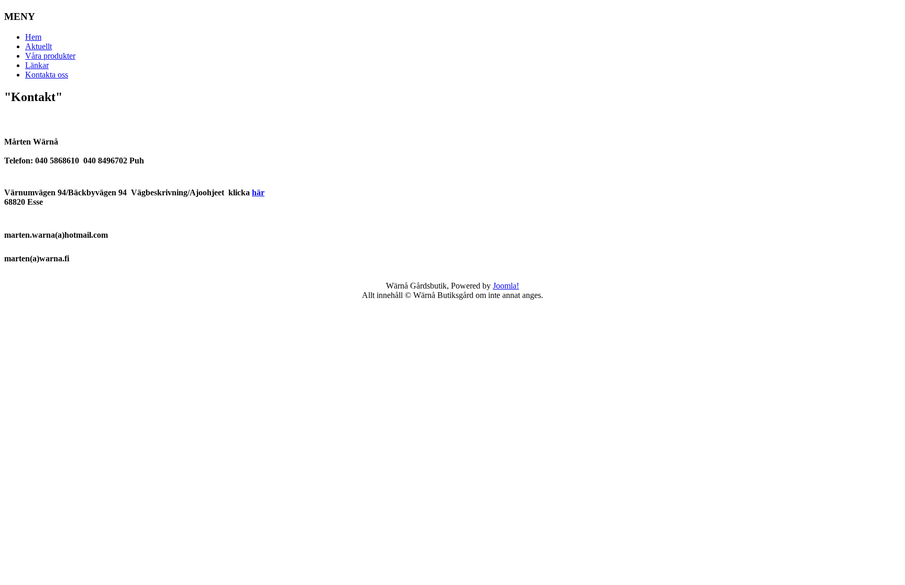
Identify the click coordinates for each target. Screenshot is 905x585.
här (258, 192)
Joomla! (506, 285)
